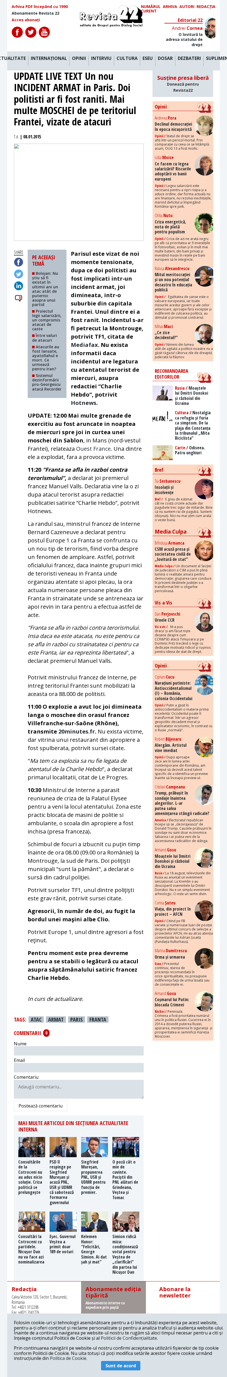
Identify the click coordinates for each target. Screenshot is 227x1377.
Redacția (206, 6)
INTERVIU (101, 58)
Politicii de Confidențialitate (129, 1338)
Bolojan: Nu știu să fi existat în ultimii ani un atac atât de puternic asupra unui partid (45, 289)
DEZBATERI (189, 58)
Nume (20, 1044)
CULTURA (127, 58)
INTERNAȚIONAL (49, 58)
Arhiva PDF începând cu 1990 (40, 6)
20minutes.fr (76, 731)
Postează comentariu (41, 1106)
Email (19, 1060)
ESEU (148, 58)
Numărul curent (151, 8)
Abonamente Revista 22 (35, 13)
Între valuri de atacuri (44, 337)
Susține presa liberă (183, 83)
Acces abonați (26, 20)
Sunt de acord (120, 1366)
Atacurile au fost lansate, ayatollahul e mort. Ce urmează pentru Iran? (45, 357)
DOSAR (165, 58)
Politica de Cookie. (68, 1358)
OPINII (79, 58)
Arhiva (170, 6)
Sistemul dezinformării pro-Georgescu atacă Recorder (46, 382)
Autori (186, 6)
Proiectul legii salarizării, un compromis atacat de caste (46, 319)
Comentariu (26, 1077)
